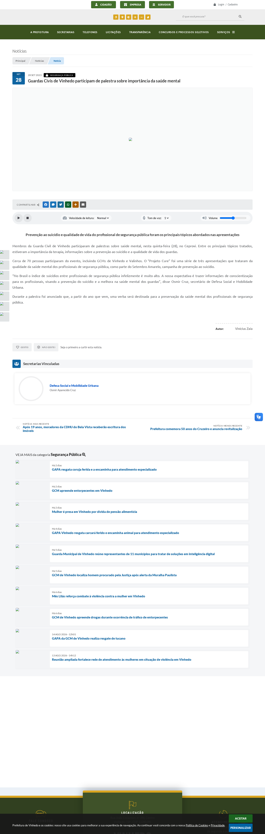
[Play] (18, 218)
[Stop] (27, 218)
